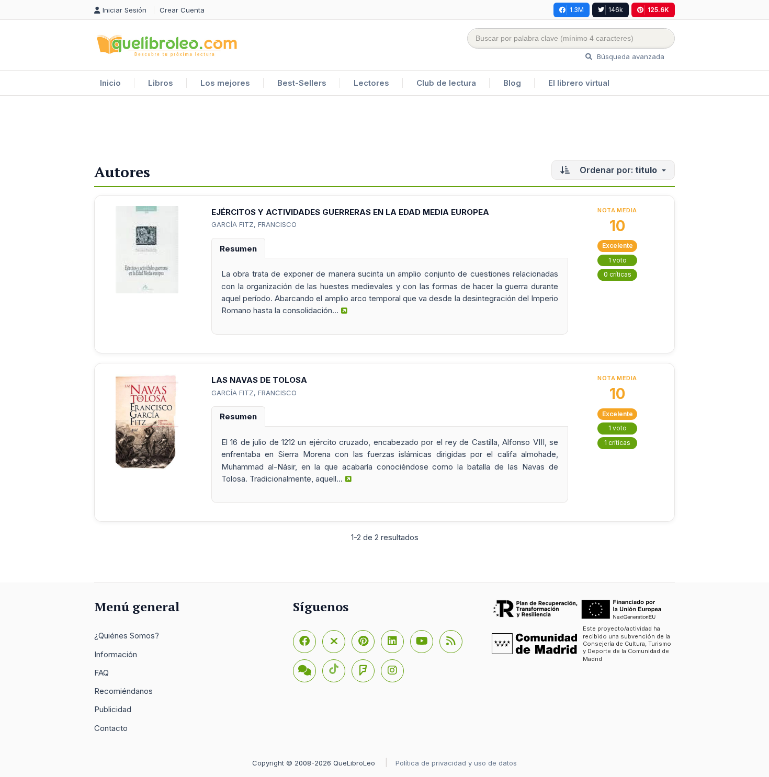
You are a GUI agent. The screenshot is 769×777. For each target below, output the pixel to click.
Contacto (111, 728)
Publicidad (112, 709)
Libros (160, 83)
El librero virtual (578, 83)
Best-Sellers (301, 83)
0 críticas (617, 274)
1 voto (617, 260)
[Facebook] (304, 641)
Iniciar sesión (126, 10)
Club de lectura (446, 83)
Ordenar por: (617, 170)
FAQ (101, 673)
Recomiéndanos (123, 691)
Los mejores (225, 83)
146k (615, 10)
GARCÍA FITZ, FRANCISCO (254, 224)
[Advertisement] (384, 130)
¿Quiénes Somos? (126, 636)
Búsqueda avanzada (629, 56)
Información (115, 654)
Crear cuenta (182, 10)
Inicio (110, 83)
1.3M (577, 10)
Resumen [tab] (238, 249)
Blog (512, 83)
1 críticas (617, 443)
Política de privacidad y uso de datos (456, 763)
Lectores (371, 83)
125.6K (658, 10)
